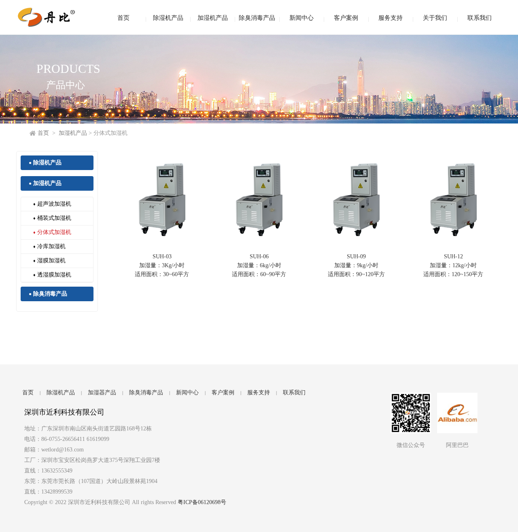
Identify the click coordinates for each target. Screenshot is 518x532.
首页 (123, 18)
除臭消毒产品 (257, 18)
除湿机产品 (168, 18)
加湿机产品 (212, 18)
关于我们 (435, 18)
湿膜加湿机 (49, 260)
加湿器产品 (102, 392)
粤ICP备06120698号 (202, 502)
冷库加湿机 (49, 246)
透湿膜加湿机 (52, 275)
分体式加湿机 (52, 232)
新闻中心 (301, 18)
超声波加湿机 (52, 204)
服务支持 (390, 18)
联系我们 (479, 18)
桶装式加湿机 (52, 218)
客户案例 (346, 18)
